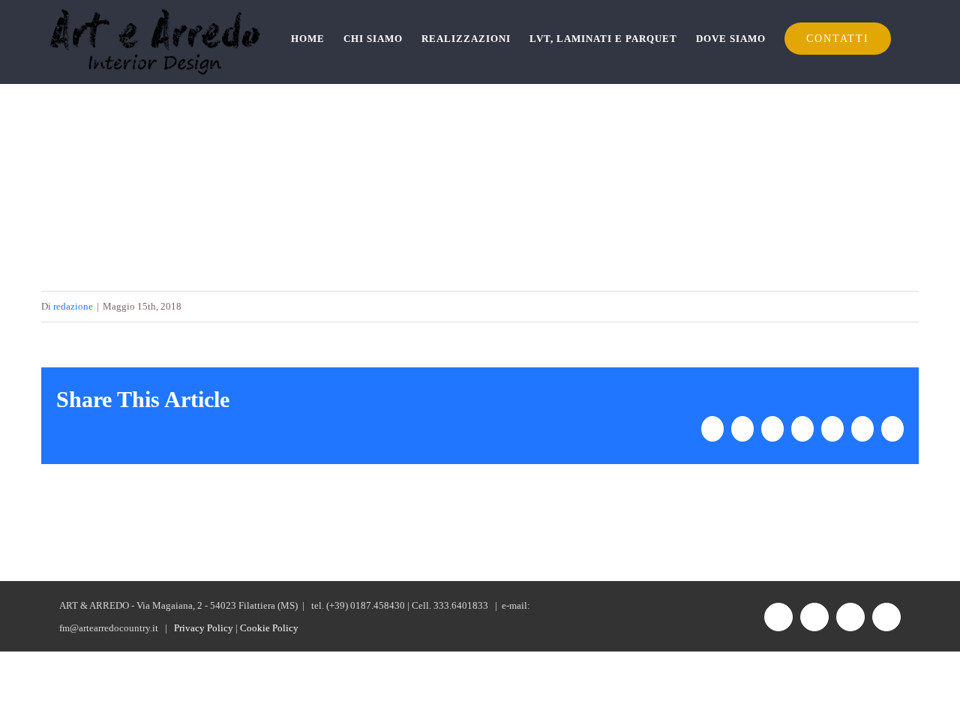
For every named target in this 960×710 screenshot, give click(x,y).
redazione (73, 306)
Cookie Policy (269, 628)
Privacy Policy (203, 628)
